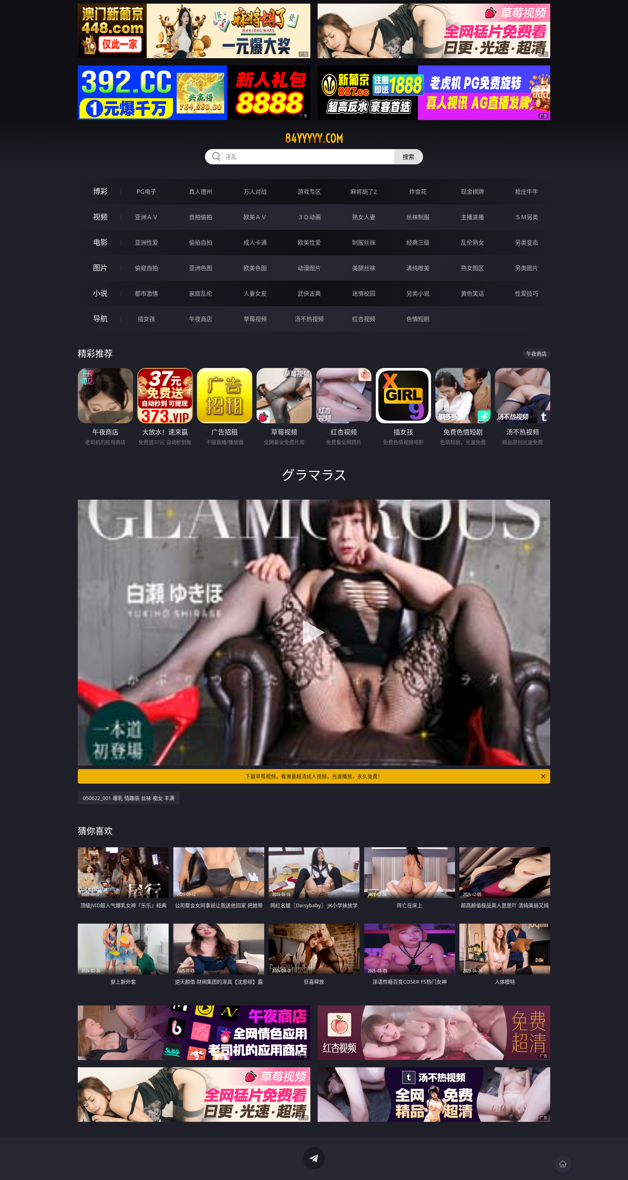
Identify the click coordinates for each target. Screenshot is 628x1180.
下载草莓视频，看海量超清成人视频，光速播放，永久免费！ (314, 776)
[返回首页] (562, 1164)
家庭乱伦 (200, 293)
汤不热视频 (309, 319)
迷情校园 (363, 293)
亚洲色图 (200, 268)
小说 (100, 293)
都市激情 (146, 293)
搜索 (408, 157)
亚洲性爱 (146, 243)
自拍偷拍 (200, 217)
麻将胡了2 (363, 192)
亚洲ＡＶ (146, 217)
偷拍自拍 (200, 243)
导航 (100, 319)
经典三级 (418, 243)
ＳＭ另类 (526, 217)
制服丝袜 (363, 243)
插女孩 (146, 319)
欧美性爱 (309, 243)
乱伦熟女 (472, 243)
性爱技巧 (526, 293)
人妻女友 (255, 293)
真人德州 (200, 192)
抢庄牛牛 (526, 192)
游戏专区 (309, 192)
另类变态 (526, 243)
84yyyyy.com (314, 138)
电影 (100, 242)
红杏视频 (363, 319)
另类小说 (418, 293)
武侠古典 (309, 293)
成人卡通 (255, 243)
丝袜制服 (418, 217)
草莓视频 (255, 319)
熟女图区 (472, 268)
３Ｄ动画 (309, 217)
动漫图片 (309, 268)
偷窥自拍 (146, 268)
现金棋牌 (472, 192)
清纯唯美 (418, 268)
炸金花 (418, 192)
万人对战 (255, 192)
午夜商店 (200, 319)
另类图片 (526, 268)
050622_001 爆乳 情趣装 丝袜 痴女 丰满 (128, 798)
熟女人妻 (363, 217)
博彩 (100, 191)
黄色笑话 (472, 293)
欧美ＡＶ (255, 217)
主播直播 (472, 217)
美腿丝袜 (363, 268)
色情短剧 (418, 319)
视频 (100, 217)
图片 (100, 268)
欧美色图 (255, 268)
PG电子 (146, 192)
